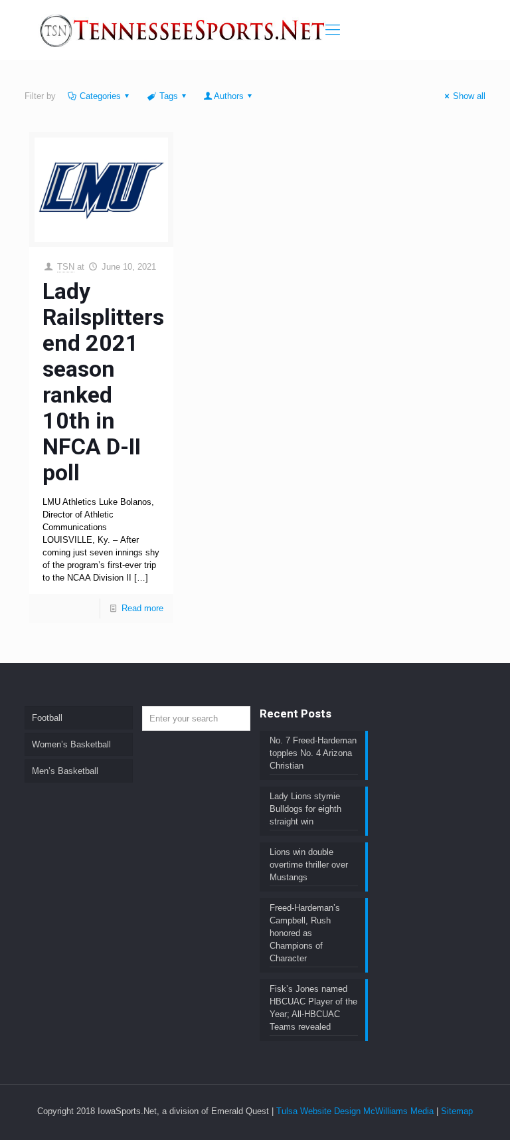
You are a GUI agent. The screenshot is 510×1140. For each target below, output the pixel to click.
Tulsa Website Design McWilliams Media (356, 1111)
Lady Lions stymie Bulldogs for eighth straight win (305, 808)
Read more (142, 608)
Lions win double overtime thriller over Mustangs (309, 864)
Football (47, 718)
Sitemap (457, 1111)
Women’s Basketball (71, 744)
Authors (229, 96)
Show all (469, 96)
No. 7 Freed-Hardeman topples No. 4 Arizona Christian (313, 753)
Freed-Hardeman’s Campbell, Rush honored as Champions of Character (305, 933)
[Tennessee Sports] (183, 30)
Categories (100, 96)
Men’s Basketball (65, 771)
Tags (168, 96)
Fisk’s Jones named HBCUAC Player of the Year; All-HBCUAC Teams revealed (313, 1008)
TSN (65, 267)
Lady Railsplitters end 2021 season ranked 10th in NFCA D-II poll (103, 382)
